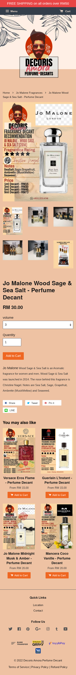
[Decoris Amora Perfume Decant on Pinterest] (28, 629)
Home (6, 92)
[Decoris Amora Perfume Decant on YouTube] (65, 629)
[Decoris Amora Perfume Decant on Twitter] (10, 629)
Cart (67, 11)
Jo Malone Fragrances (29, 92)
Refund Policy (59, 667)
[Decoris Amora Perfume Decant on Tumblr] (57, 629)
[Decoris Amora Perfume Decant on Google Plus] (37, 629)
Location (38, 605)
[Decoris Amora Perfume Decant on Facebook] (19, 629)
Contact (38, 610)
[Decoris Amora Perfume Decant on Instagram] (48, 629)
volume (8, 317)
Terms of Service (18, 667)
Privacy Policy (40, 667)
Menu (14, 11)
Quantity (9, 335)
